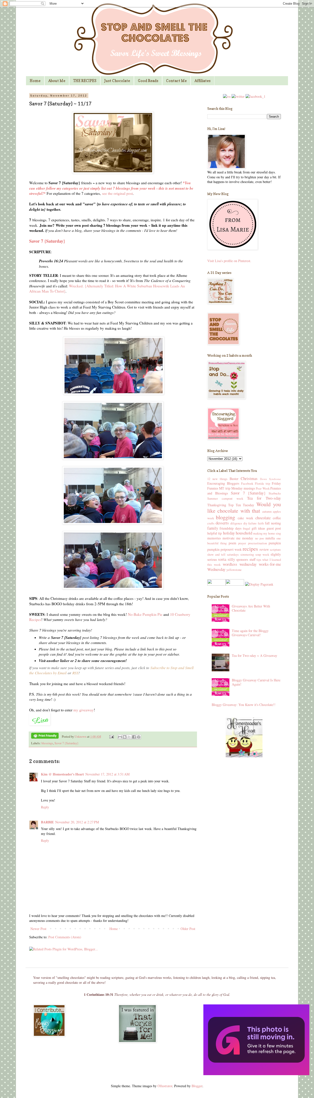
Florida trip (262, 483)
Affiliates (202, 80)
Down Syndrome (270, 479)
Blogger (197, 1086)
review (264, 549)
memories (214, 538)
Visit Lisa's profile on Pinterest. (229, 260)
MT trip (224, 488)
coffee (277, 518)
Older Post (188, 928)
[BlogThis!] (124, 736)
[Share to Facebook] (133, 736)
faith (261, 523)
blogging (225, 517)
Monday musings (243, 488)
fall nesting (273, 523)
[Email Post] (111, 736)
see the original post (117, 193)
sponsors (242, 559)
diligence (236, 523)
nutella (270, 538)
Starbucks (275, 493)
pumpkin (275, 543)
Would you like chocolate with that (244, 507)
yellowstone (234, 570)
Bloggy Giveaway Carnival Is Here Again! (256, 682)
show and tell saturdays (223, 554)
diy (245, 523)
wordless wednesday (240, 564)
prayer (242, 543)
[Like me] (255, 96)
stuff (252, 559)
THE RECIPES (84, 80)
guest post (274, 528)
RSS (75, 672)
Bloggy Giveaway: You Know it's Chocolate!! (243, 704)
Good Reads (148, 80)
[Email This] (120, 736)
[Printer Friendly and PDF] (45, 736)
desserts (222, 523)
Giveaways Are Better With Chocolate (251, 608)
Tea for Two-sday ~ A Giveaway (254, 655)
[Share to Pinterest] (138, 736)
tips (259, 560)
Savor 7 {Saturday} (66, 743)
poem (232, 543)
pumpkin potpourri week (224, 549)
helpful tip (214, 533)
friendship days (230, 528)
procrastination (257, 543)
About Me (56, 80)
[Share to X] (129, 736)
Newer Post (38, 928)
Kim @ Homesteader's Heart (62, 774)
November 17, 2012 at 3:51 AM (107, 774)
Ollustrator (164, 1086)
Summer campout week (225, 498)
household (244, 533)
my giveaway (83, 709)
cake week (245, 518)
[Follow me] (238, 96)
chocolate (263, 518)
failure (252, 523)
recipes (250, 548)
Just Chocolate (117, 80)
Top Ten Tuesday (241, 505)
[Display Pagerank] (258, 584)
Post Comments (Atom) (64, 937)
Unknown (81, 736)
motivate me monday (237, 538)
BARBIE (47, 822)
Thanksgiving (216, 505)
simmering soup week (254, 554)
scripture (275, 550)
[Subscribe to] (227, 96)
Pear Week (262, 488)
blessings (47, 743)
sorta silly (226, 559)
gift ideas (258, 528)
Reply (45, 807)
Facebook (247, 483)
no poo (259, 538)
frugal (246, 528)
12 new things (217, 479)
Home (35, 80)
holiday (229, 533)
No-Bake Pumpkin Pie (145, 614)
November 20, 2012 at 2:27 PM (77, 822)
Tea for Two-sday (264, 498)
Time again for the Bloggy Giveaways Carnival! (250, 632)
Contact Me (176, 80)
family (212, 528)
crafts (210, 523)
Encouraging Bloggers (223, 483)
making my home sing (267, 533)
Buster (234, 478)
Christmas (249, 478)
